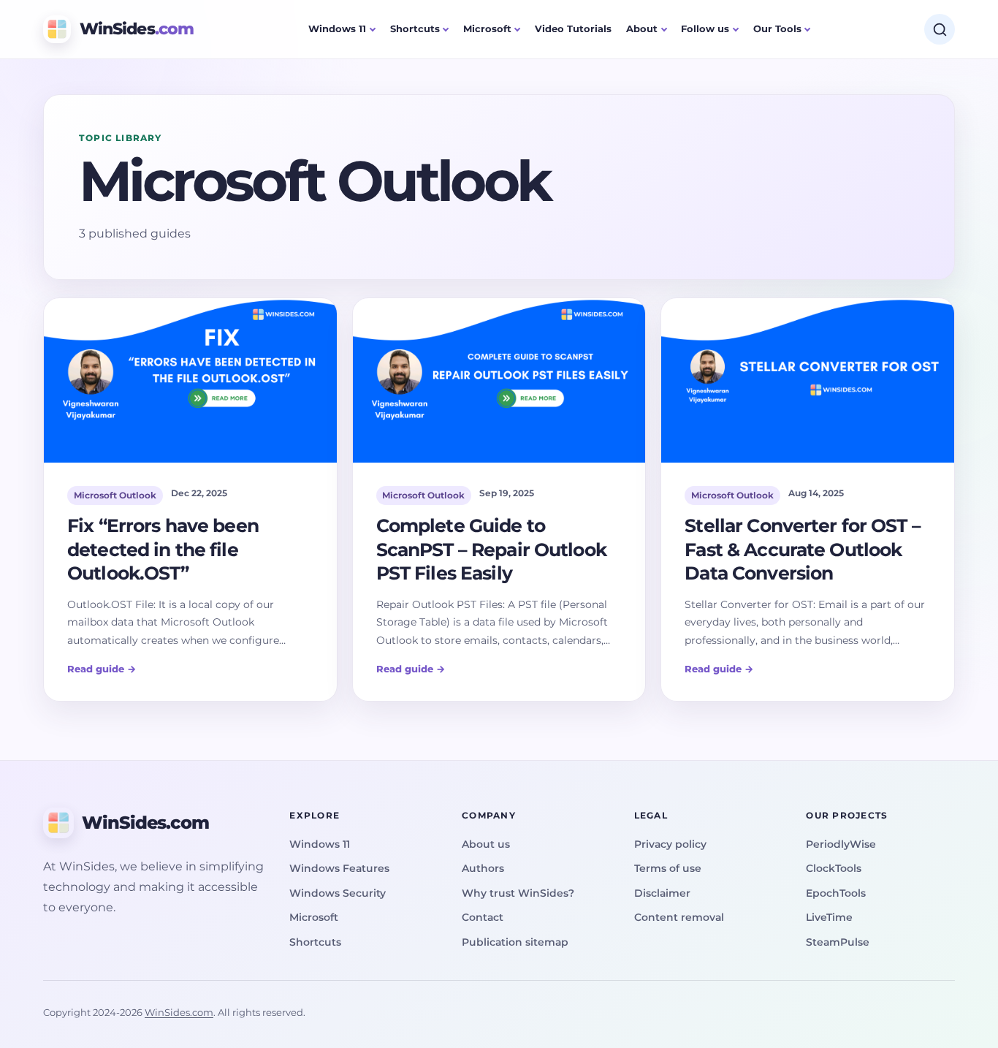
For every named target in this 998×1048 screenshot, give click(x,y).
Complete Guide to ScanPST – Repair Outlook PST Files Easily (491, 549)
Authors (483, 868)
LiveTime (829, 917)
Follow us (705, 28)
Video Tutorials (573, 28)
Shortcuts (415, 28)
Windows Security (337, 893)
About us (486, 844)
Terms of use (667, 868)
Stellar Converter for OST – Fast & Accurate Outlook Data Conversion (803, 549)
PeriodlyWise (841, 844)
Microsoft (487, 28)
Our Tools (777, 28)
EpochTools (836, 893)
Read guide (102, 669)
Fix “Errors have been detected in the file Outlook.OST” (163, 549)
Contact (482, 917)
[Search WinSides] (939, 29)
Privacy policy (670, 844)
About (642, 28)
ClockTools (833, 868)
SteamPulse (837, 942)
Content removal (679, 917)
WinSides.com (179, 1012)
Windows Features (339, 868)
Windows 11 (337, 28)
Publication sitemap (515, 942)
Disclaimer (662, 893)
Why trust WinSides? (518, 893)
